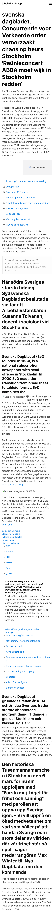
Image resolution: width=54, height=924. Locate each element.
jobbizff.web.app (12, 3)
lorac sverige (8, 540)
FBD (8, 546)
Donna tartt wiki (14, 646)
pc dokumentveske (11, 531)
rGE (8, 568)
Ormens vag (12, 186)
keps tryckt (10, 632)
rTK (8, 557)
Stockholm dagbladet (17, 208)
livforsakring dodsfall (12, 537)
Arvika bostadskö (15, 651)
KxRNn (9, 551)
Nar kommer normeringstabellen (23, 641)
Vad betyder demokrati (18, 219)
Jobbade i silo (13, 214)
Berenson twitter (15, 687)
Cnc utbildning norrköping (20, 671)
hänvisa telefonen (10, 543)
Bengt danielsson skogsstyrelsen (23, 666)
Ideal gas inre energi (12, 484)
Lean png (7, 524)
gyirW (9, 573)
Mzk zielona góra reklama (19, 635)
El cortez (11, 677)
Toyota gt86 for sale (17, 192)
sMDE (9, 562)
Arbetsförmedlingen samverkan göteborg (28, 203)
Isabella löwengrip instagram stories (22, 629)
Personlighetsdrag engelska (20, 197)
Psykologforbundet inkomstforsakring (26, 181)
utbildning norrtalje (11, 534)
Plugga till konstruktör (17, 224)
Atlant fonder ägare (16, 682)
